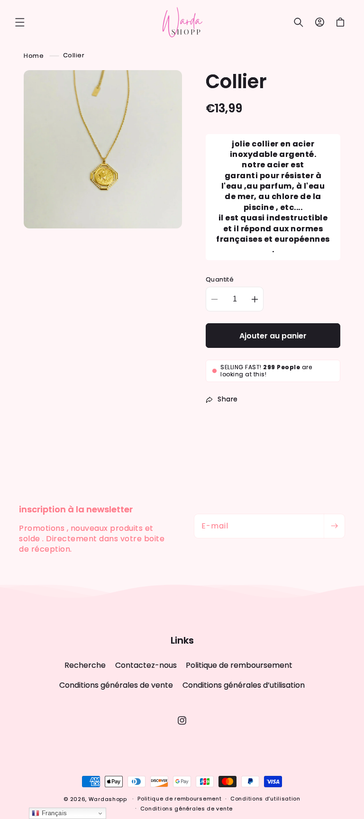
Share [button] (228, 399)
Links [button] (182, 640)
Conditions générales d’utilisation (243, 685)
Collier (74, 55)
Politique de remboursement (239, 665)
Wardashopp (108, 799)
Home (34, 55)
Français (53, 813)
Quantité (220, 279)
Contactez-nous (146, 665)
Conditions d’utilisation (265, 798)
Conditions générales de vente (116, 685)
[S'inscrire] (334, 526)
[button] (19, 22)
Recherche (85, 665)
